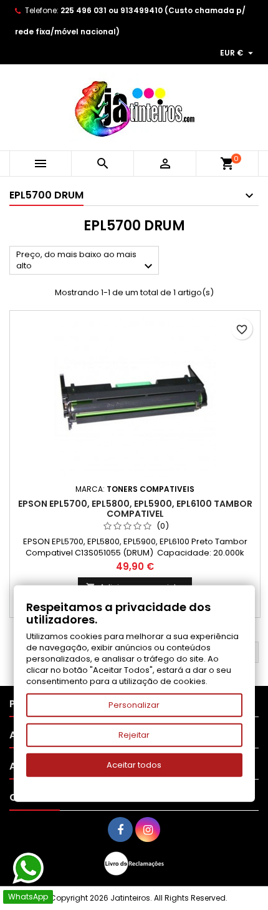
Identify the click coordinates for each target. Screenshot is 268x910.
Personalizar (134, 705)
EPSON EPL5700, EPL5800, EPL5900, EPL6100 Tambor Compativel (135, 508)
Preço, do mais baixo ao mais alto (86, 261)
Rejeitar (134, 735)
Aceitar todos (134, 765)
